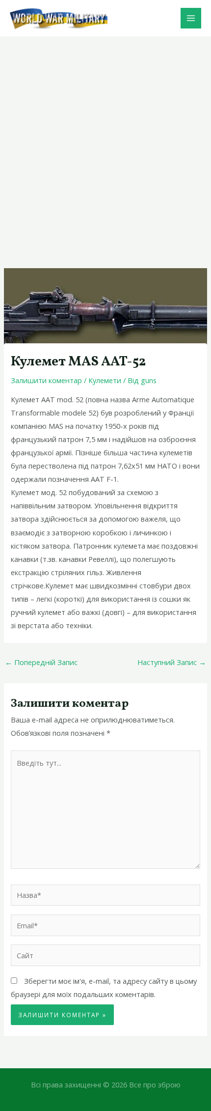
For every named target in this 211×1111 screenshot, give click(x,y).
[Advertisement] (105, 146)
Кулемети (104, 380)
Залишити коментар (46, 380)
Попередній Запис (41, 662)
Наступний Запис (171, 662)
